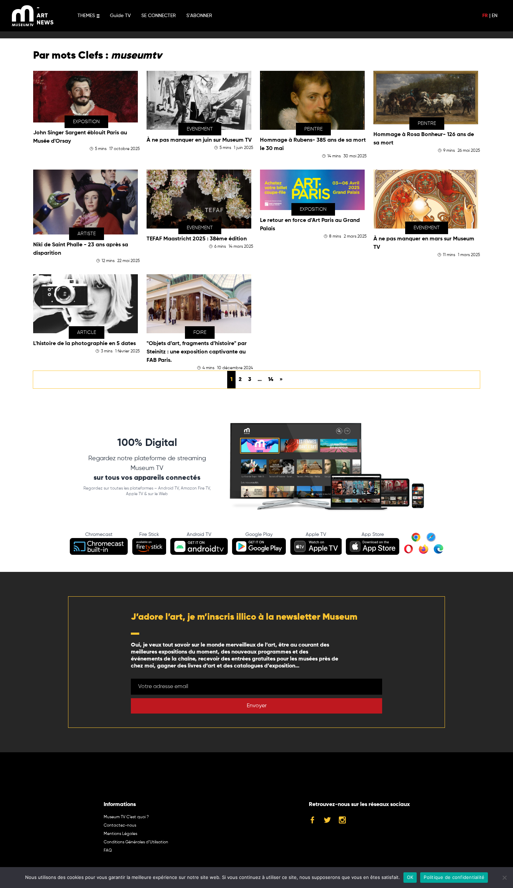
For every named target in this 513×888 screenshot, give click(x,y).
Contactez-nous (120, 825)
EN (494, 15)
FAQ (108, 851)
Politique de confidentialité (454, 877)
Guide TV (120, 15)
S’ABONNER (199, 15)
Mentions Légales (120, 834)
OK (410, 877)
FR (485, 15)
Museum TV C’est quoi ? (126, 817)
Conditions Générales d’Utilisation (136, 842)
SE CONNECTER (158, 15)
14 (270, 379)
